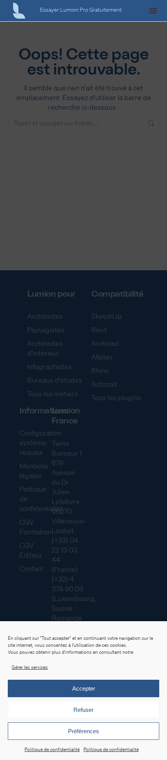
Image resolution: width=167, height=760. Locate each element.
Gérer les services (30, 667)
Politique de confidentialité (52, 749)
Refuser (83, 709)
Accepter (83, 688)
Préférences (83, 731)
